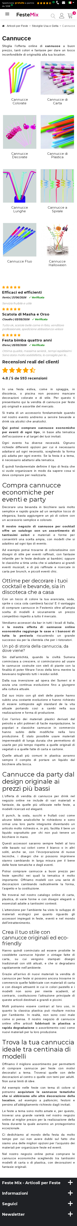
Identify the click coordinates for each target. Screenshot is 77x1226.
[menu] (61, 16)
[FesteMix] (27, 14)
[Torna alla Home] (3, 27)
